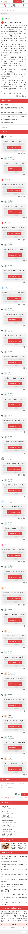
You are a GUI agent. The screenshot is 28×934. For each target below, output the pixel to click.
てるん (7, 544)
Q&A (5, 6)
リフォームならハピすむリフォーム (10, 917)
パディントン (8, 287)
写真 (19, 794)
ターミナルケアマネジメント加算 (10, 104)
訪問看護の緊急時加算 (7, 122)
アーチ (7, 587)
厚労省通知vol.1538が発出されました (11, 861)
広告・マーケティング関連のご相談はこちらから (14, 894)
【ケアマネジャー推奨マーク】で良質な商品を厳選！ (14, 875)
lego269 (7, 222)
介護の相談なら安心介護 (7, 912)
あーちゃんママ (9, 136)
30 (25, 96)
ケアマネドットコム (4, 2)
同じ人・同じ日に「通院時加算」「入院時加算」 (14, 116)
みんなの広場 (14, 6)
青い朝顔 (7, 18)
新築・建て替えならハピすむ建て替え (14, 917)
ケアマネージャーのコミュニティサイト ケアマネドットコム (14, 914)
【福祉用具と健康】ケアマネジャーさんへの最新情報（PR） (14, 898)
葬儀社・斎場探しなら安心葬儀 (14, 920)
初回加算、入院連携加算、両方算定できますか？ (14, 113)
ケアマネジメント (17, 9)
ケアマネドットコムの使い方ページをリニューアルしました (14, 870)
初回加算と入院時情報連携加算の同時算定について (14, 108)
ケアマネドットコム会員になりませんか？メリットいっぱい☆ (14, 903)
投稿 (24, 794)
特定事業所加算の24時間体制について (11, 119)
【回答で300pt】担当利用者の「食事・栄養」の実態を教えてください (14, 857)
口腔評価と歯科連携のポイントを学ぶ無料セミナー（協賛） (14, 865)
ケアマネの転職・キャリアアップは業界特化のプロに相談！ (14, 880)
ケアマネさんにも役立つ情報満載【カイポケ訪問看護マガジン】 (14, 890)
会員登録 (18, 2)
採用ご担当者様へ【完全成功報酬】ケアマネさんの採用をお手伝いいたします (14, 885)
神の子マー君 (8, 501)
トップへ (24, 932)
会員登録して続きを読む (14, 147)
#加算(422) (5, 127)
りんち (7, 457)
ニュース (23, 6)
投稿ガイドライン (4, 797)
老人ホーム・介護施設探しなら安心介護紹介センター (14, 912)
